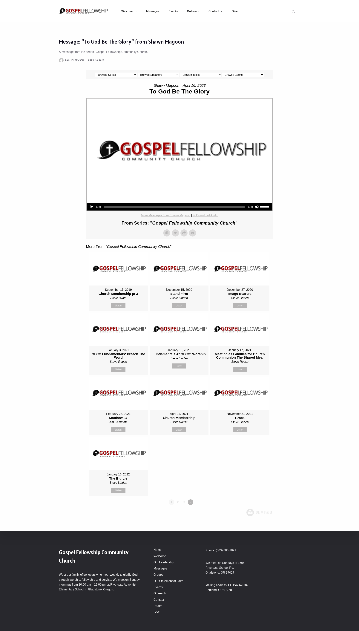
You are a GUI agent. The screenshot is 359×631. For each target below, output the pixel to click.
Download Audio (207, 215)
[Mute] (257, 207)
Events (173, 11)
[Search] (293, 11)
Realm (158, 605)
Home (158, 549)
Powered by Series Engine (259, 512)
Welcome (127, 11)
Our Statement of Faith (168, 581)
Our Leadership (164, 562)
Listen (118, 305)
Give (235, 11)
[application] (179, 207)
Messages (152, 11)
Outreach (193, 11)
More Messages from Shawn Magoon (165, 215)
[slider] (265, 206)
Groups (158, 574)
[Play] (91, 207)
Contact (213, 11)
